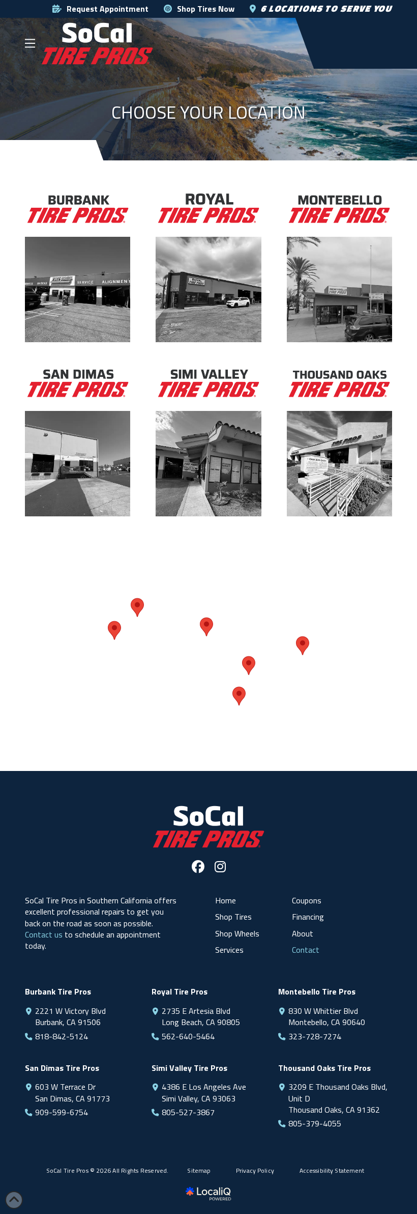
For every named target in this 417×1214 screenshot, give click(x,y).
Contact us (44, 934)
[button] (30, 43)
